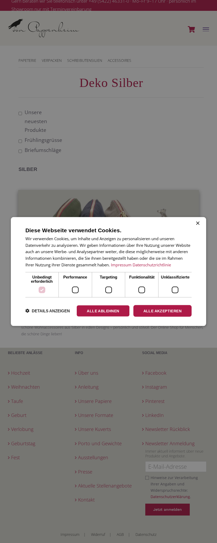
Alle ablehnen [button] (103, 311)
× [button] (198, 223)
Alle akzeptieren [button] (162, 311)
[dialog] (108, 271)
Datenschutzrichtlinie (152, 264)
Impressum (121, 264)
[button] (47, 311)
